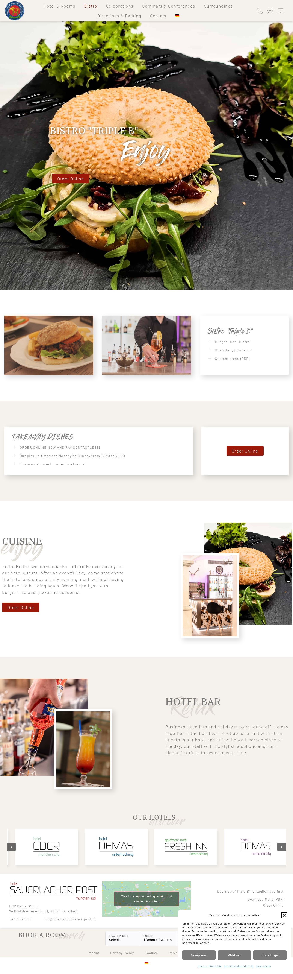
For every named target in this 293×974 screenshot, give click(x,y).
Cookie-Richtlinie (210, 965)
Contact (158, 15)
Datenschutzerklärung (239, 965)
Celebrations (120, 5)
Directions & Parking (119, 15)
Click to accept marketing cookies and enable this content (146, 899)
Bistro (90, 5)
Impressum (263, 965)
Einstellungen (270, 955)
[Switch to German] (177, 16)
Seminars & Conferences (168, 5)
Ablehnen (234, 955)
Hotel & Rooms (60, 5)
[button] (284, 915)
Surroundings (218, 5)
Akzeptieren (199, 955)
